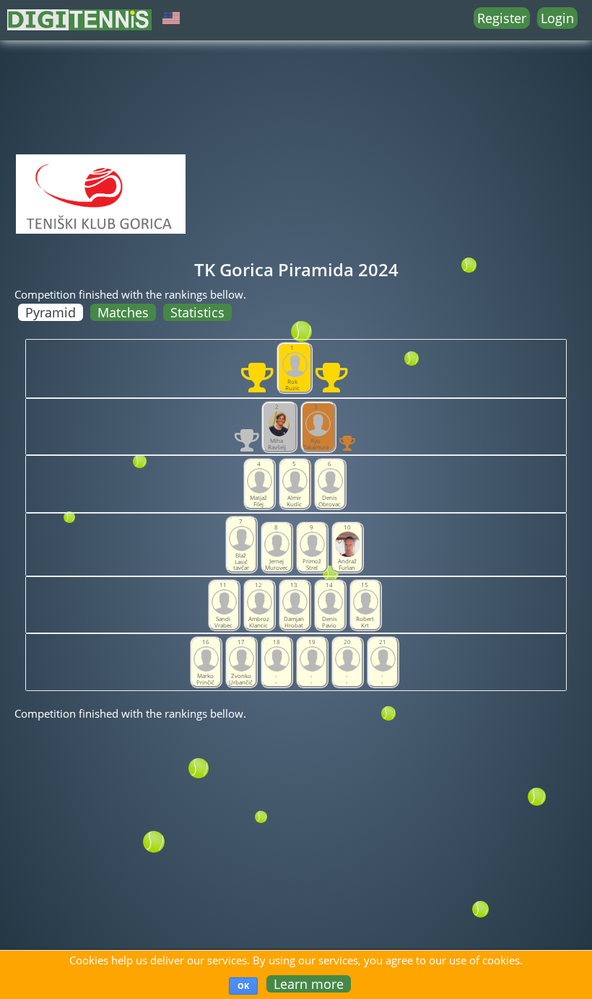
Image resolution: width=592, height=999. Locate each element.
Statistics (197, 312)
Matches (123, 312)
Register (501, 18)
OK (243, 985)
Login (557, 18)
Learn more (309, 984)
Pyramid (50, 312)
